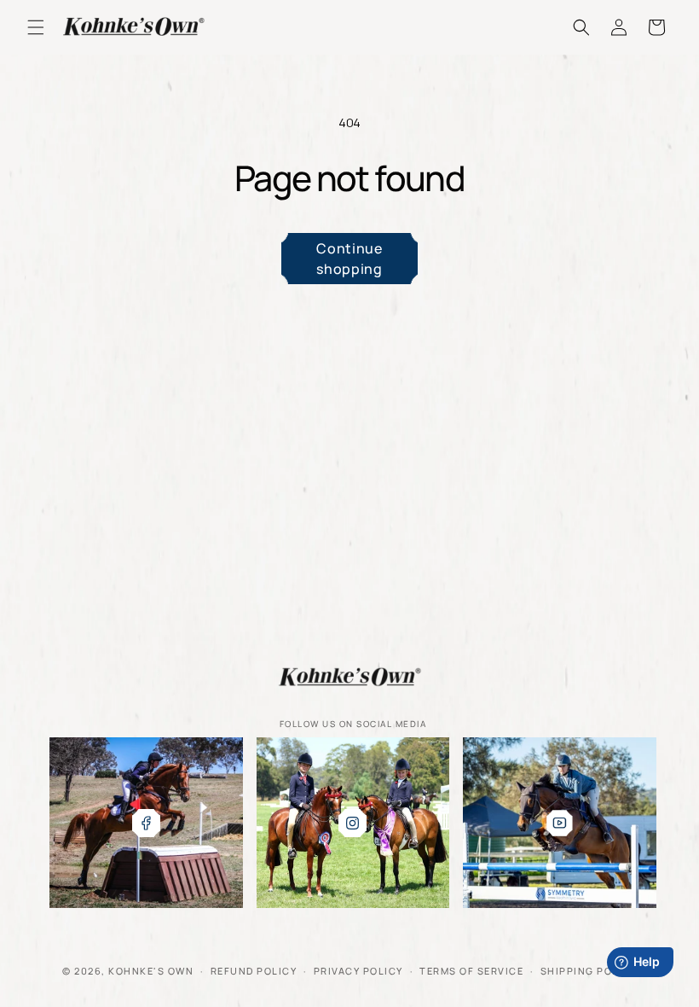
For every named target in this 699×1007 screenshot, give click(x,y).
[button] (36, 27)
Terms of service (471, 970)
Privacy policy (358, 970)
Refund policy (254, 970)
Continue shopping (349, 258)
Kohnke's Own (151, 970)
